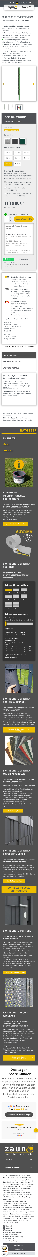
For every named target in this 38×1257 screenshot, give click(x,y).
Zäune (6, 444)
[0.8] (16, 589)
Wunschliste (24, 259)
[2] (16, 604)
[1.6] (23, 596)
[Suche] (24, 3)
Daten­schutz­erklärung (11, 1222)
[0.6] (8, 590)
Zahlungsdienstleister (14, 1232)
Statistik (9, 1228)
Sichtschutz (9, 438)
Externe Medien (12, 1234)
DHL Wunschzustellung (14, 1236)
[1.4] (16, 596)
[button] (2, 1135)
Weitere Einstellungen (11, 1241)
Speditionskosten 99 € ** (17, 234)
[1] (23, 589)
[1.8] (8, 604)
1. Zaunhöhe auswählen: (16, 585)
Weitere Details (11, 368)
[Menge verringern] (10, 220)
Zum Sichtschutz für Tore (14, 973)
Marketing (10, 1230)
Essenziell (9, 1226)
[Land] (17, 3)
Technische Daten (12, 362)
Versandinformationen (19, 315)
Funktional (10, 1239)
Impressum (30, 1216)
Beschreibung (10, 355)
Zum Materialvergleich (13, 811)
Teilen (9, 259)
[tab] (19, 355)
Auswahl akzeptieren (19, 1253)
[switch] (4, 1254)
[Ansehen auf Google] (19, 1144)
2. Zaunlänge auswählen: (16, 614)
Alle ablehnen (19, 1249)
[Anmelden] (10, 3)
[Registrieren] (14, 3)
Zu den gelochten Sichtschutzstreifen (19, 1058)
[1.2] (8, 596)
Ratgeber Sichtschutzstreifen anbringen (18, 730)
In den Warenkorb (22, 219)
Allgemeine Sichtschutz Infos (15, 524)
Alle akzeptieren (19, 1245)
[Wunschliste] (27, 3)
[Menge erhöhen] (10, 217)
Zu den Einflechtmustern (13, 881)
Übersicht (7, 450)
